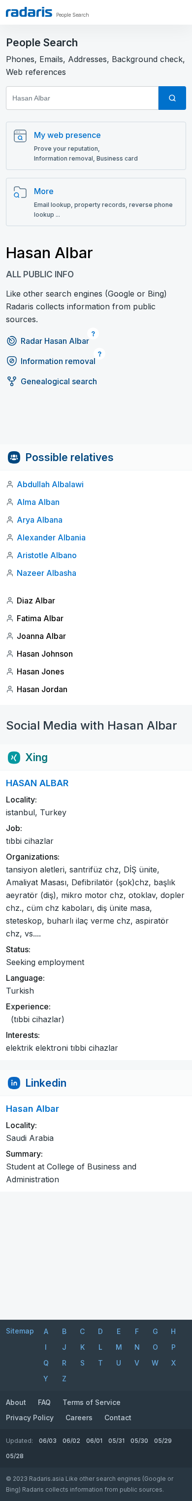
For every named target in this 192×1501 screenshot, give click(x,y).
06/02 (71, 1440)
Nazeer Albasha (46, 573)
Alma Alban (38, 502)
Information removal (58, 361)
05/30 (139, 1440)
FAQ (44, 1402)
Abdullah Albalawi (50, 484)
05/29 (163, 1440)
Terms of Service (92, 1402)
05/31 (116, 1440)
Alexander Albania (51, 537)
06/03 (48, 1440)
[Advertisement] (96, 422)
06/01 (94, 1440)
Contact (117, 1417)
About (16, 1402)
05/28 (15, 1456)
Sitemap (20, 1331)
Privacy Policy (30, 1417)
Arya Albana (40, 520)
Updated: (19, 1440)
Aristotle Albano (47, 555)
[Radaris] (29, 12)
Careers (79, 1417)
